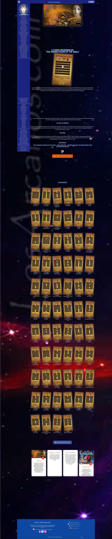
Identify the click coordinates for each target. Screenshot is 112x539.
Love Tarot (23, 18)
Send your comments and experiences (23, 146)
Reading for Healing (24, 21)
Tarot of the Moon (23, 29)
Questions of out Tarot (23, 47)
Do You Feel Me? (23, 19)
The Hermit (23, 114)
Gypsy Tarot (23, 25)
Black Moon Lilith (23, 40)
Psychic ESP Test (23, 51)
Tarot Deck (23, 104)
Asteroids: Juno (23, 55)
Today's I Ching (24, 45)
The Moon (24, 124)
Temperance (23, 119)
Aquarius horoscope (24, 140)
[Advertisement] (23, 77)
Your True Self (23, 20)
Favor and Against (23, 30)
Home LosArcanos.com (62, 442)
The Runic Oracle (23, 35)
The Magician (23, 106)
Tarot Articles (23, 102)
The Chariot (23, 112)
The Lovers (23, 111)
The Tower (24, 122)
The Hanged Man (23, 117)
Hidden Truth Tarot (23, 27)
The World (24, 127)
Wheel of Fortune (23, 115)
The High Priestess (23, 107)
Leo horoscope (24, 134)
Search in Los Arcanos (74, 522)
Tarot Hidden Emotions (23, 46)
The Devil (23, 121)
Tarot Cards (23, 43)
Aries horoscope (23, 130)
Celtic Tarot (23, 24)
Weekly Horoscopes (24, 34)
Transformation (23, 118)
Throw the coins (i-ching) (62, 156)
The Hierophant (23, 110)
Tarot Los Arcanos (54, 2)
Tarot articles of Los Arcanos (74, 524)
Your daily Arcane (23, 44)
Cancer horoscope (23, 133)
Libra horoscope (23, 136)
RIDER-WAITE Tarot (24, 99)
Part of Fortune (23, 37)
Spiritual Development (23, 23)
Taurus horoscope (23, 131)
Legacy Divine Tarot (24, 100)
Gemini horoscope (23, 132)
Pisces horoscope (23, 141)
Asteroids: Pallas (23, 57)
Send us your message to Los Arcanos (42, 529)
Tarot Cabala (23, 31)
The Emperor (23, 109)
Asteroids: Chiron (23, 52)
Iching (39, 461)
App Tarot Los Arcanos (74, 526)
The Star (23, 123)
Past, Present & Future (23, 32)
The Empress (23, 108)
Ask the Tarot (23, 16)
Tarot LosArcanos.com (42, 522)
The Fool (23, 105)
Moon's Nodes (23, 42)
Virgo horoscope (23, 135)
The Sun (23, 125)
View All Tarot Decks (24, 48)
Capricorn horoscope (23, 139)
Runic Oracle (70, 453)
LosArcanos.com (58, 537)
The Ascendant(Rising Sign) (24, 39)
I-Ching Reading (23, 36)
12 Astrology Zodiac (24, 142)
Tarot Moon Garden (24, 101)
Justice (23, 113)
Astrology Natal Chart (23, 33)
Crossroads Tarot (23, 26)
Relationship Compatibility (23, 143)
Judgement (23, 126)
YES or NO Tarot (23, 17)
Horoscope (23, 129)
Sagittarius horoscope (23, 138)
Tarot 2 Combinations (23, 49)
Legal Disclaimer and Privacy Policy (23, 149)
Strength (23, 116)
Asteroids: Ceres (23, 54)
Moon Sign (24, 41)
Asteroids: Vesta (23, 53)
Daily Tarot (86, 467)
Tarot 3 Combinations (23, 50)
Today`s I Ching (54, 453)
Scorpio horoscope (23, 137)
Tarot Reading (23, 22)
